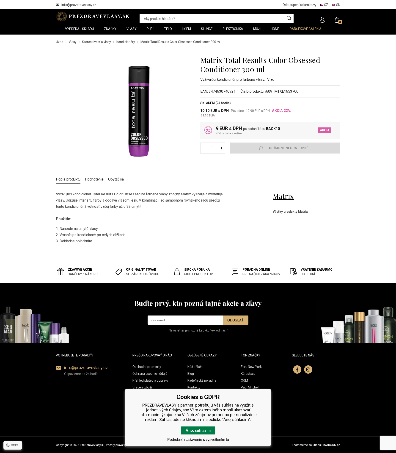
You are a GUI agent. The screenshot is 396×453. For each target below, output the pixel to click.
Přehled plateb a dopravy (150, 380)
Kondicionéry (125, 42)
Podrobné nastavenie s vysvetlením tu (198, 440)
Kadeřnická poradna (201, 380)
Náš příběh (195, 367)
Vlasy (73, 42)
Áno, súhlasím (198, 430)
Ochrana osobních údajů (149, 373)
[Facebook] (297, 369)
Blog (190, 373)
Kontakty (193, 387)
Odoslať (235, 320)
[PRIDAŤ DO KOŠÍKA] (285, 148)
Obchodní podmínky (146, 367)
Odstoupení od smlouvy (299, 5)
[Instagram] (308, 369)
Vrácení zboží (142, 387)
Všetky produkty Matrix (290, 211)
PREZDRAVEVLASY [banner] (93, 16)
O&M (244, 380)
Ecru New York (251, 367)
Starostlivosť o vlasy (96, 42)
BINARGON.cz (331, 445)
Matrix (283, 196)
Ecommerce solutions (306, 445)
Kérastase (248, 373)
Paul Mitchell (250, 387)
